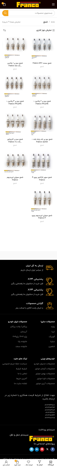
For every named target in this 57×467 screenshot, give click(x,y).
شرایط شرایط (21, 368)
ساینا (52, 341)
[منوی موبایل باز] (53, 4)
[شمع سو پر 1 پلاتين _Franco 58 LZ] (15, 48)
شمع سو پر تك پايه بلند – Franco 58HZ (42, 140)
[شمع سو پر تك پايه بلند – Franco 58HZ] (42, 124)
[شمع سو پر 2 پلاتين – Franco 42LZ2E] (42, 86)
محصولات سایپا (48, 321)
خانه (53, 22)
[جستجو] (5, 13)
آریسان (23, 331)
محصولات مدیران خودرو (44, 363)
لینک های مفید (20, 358)
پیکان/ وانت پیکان (18, 326)
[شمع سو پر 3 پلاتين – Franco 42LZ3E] (15, 86)
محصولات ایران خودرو (17, 321)
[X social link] (47, 449)
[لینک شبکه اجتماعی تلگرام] (31, 449)
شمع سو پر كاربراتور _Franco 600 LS (15, 140)
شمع (42, 66)
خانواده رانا (22, 341)
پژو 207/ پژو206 (20, 336)
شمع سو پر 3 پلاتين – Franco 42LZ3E (15, 102)
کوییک (52, 336)
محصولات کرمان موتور (45, 368)
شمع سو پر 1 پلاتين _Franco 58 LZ (15, 64)
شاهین (52, 346)
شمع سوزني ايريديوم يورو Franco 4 (42, 216)
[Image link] (41, 438)
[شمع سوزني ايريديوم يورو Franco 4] (42, 200)
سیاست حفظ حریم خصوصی (14, 363)
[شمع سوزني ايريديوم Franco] (15, 162)
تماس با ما (22, 373)
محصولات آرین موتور (45, 383)
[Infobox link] (28, 268)
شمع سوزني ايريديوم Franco (15, 178)
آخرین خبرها (21, 378)
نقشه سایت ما (20, 383)
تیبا (53, 331)
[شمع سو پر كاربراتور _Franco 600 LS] (15, 124)
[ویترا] (41, 255)
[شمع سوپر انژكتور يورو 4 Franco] (42, 162)
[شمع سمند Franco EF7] (42, 48)
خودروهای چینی (48, 358)
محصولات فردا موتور (46, 378)
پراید (53, 326)
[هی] (15, 255)
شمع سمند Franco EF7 (42, 63)
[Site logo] (28, 4)
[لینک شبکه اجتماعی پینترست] (42, 449)
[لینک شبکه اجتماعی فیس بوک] (52, 449)
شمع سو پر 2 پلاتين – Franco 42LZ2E (42, 102)
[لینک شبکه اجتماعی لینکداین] (37, 449)
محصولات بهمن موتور (45, 373)
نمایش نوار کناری (44, 30)
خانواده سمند (21, 346)
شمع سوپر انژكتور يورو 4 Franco (42, 178)
